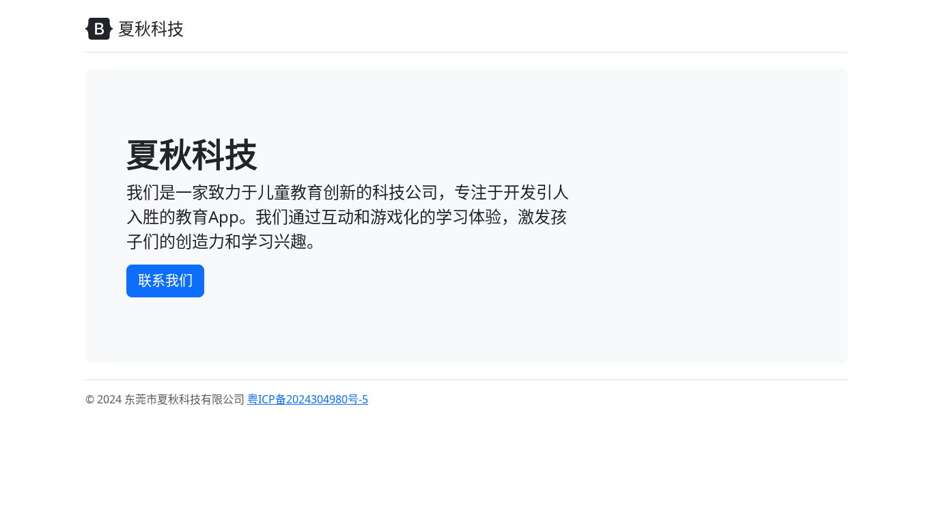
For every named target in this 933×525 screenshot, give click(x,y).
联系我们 (165, 280)
